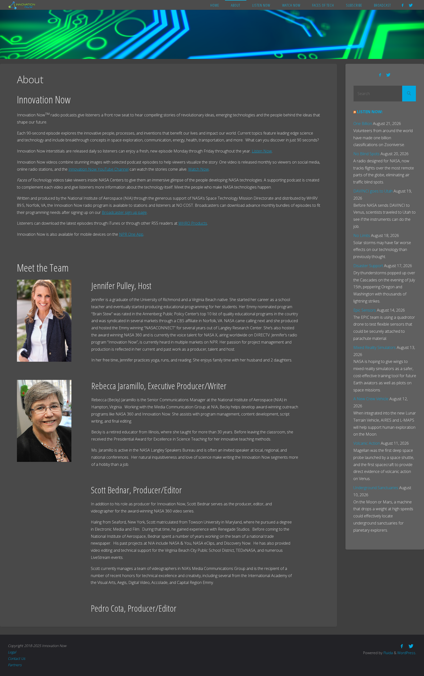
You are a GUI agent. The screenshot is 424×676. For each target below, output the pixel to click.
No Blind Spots (366, 153)
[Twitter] (410, 5)
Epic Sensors (364, 310)
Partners (15, 664)
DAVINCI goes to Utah (373, 191)
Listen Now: (370, 111)
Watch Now (198, 169)
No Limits (361, 235)
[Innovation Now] (23, 5)
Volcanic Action (366, 443)
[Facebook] (402, 5)
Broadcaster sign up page (124, 212)
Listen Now (262, 151)
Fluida (388, 652)
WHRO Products (192, 223)
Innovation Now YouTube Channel (98, 169)
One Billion (362, 123)
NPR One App (131, 234)
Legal (12, 652)
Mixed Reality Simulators (374, 347)
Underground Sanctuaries (375, 487)
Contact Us (16, 658)
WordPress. (406, 652)
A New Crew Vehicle (370, 398)
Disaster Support (368, 265)
